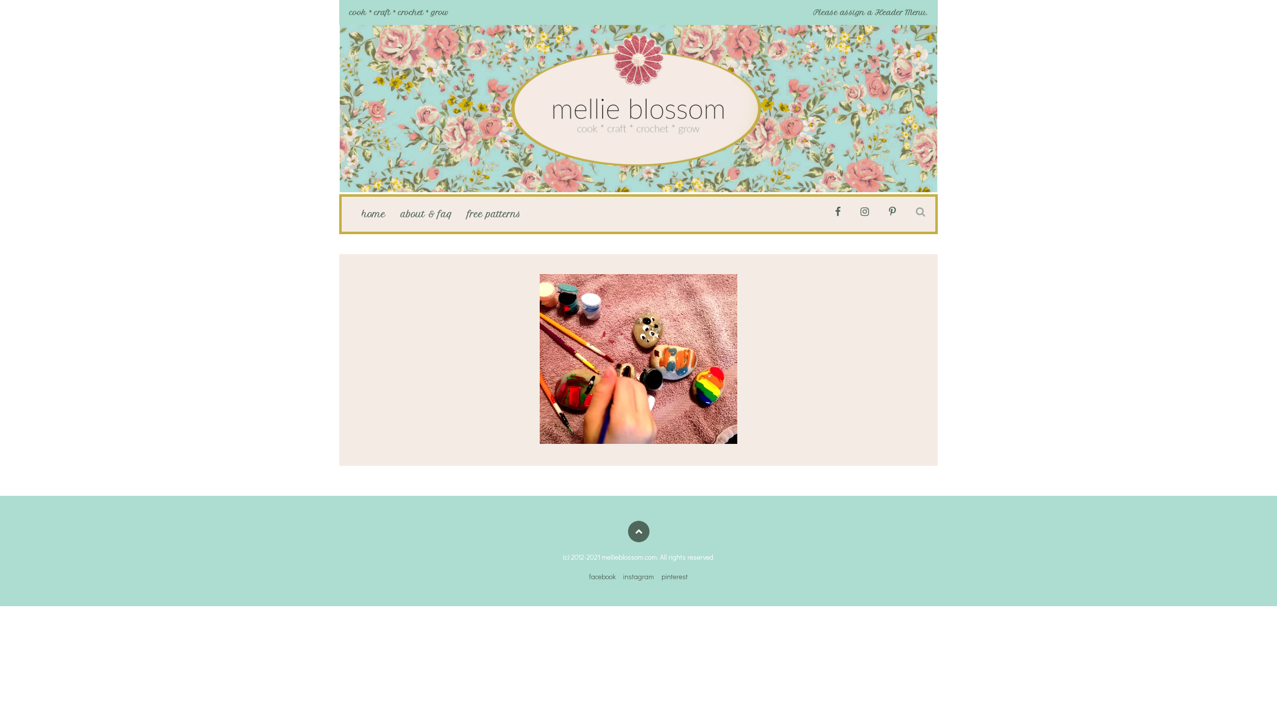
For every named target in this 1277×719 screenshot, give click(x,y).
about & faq (426, 214)
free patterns (494, 214)
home (374, 214)
